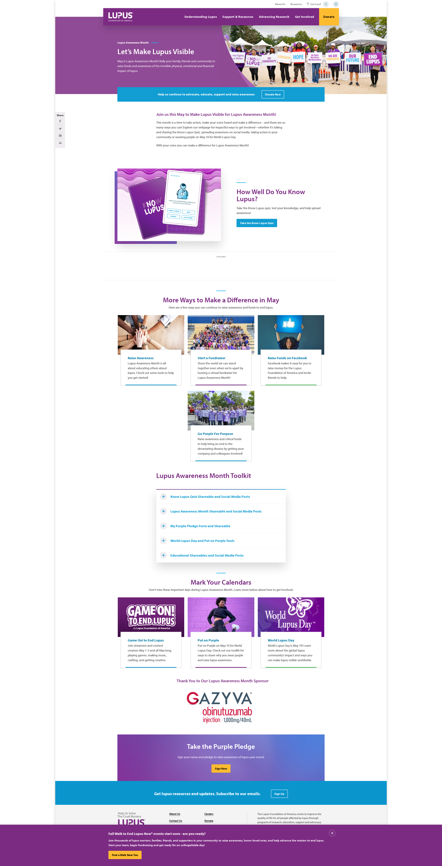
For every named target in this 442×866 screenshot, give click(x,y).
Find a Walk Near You (125, 855)
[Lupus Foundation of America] (120, 16)
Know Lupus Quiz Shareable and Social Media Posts (210, 496)
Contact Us (175, 820)
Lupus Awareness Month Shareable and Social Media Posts (216, 511)
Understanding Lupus (200, 17)
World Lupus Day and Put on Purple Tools (202, 540)
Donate (328, 17)
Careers (208, 814)
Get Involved (304, 17)
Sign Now (221, 768)
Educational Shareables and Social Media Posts (207, 555)
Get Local (315, 4)
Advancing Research (274, 17)
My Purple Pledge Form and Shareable (200, 526)
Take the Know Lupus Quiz (257, 223)
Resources (296, 4)
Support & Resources (237, 17)
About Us (280, 4)
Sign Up (279, 793)
